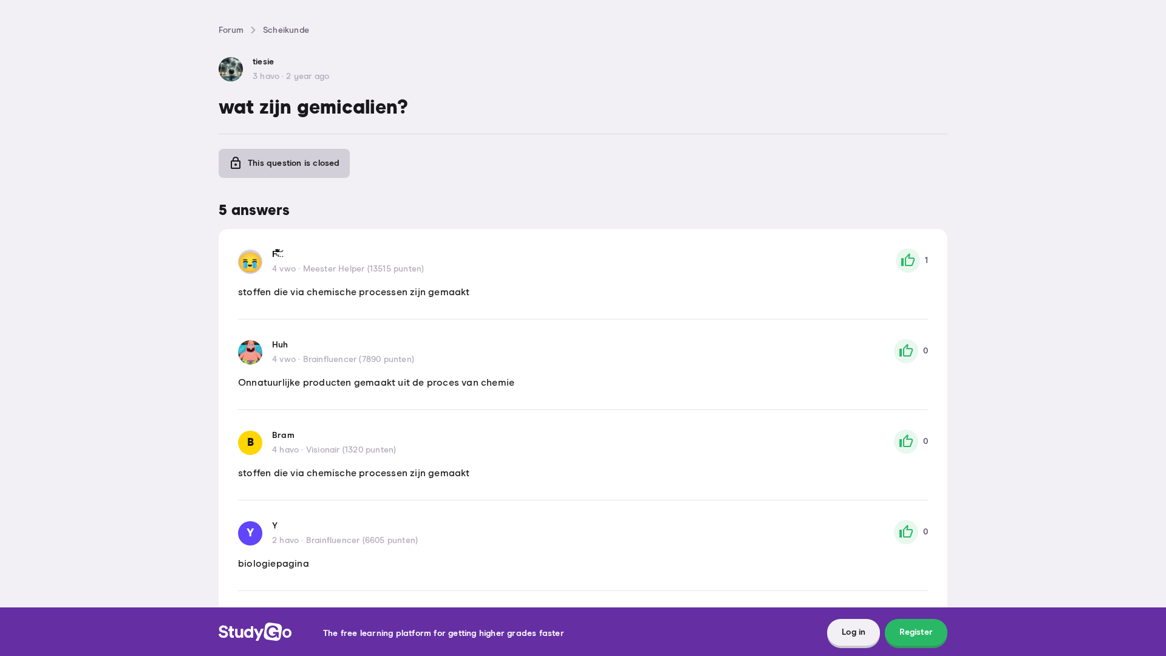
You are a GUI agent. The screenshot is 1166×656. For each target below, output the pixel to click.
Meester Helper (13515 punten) (363, 269)
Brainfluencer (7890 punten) (358, 359)
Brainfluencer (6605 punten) (362, 540)
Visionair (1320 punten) (351, 450)
